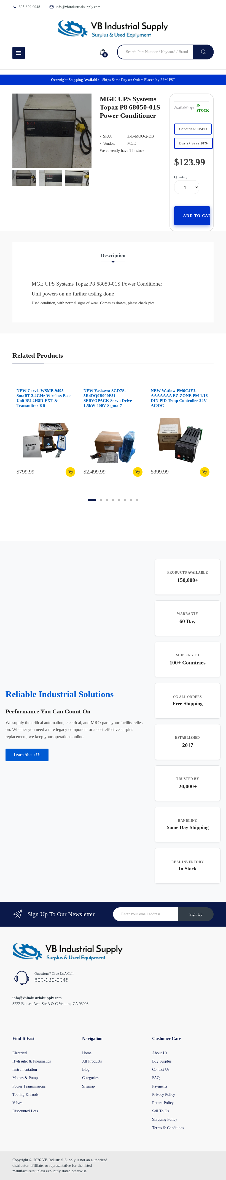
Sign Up (195, 914)
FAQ (156, 1078)
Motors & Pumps (25, 1078)
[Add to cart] (70, 472)
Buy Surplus (161, 1061)
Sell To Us (160, 1111)
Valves (17, 1103)
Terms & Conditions (168, 1128)
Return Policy (163, 1103)
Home (87, 1053)
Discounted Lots (25, 1111)
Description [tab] (113, 255)
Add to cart (196, 215)
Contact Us (160, 1069)
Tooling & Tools (25, 1095)
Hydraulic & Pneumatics (31, 1061)
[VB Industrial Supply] (113, 29)
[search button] (203, 52)
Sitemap (88, 1086)
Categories (90, 1078)
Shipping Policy (164, 1119)
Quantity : (181, 177)
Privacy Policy (163, 1095)
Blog (86, 1069)
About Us (159, 1053)
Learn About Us (27, 755)
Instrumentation (24, 1069)
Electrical (19, 1053)
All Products (92, 1061)
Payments (159, 1086)
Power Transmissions (28, 1086)
